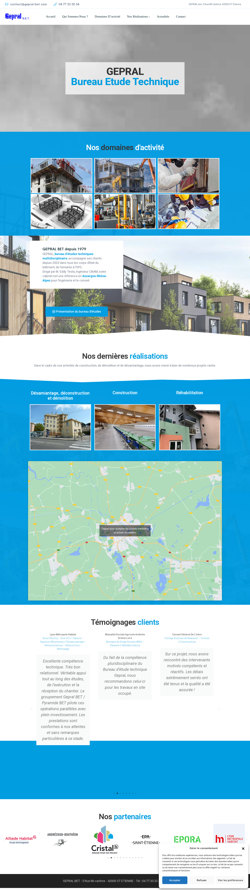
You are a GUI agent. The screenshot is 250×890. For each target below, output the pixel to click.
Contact (181, 16)
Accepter (174, 880)
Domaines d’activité (107, 16)
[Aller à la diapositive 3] (114, 859)
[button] (243, 848)
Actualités (163, 16)
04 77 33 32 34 (68, 4)
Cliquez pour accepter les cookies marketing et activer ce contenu (125, 532)
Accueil (50, 16)
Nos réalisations (137, 16)
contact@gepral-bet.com (28, 4)
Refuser (202, 880)
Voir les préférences (230, 880)
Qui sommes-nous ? (75, 16)
